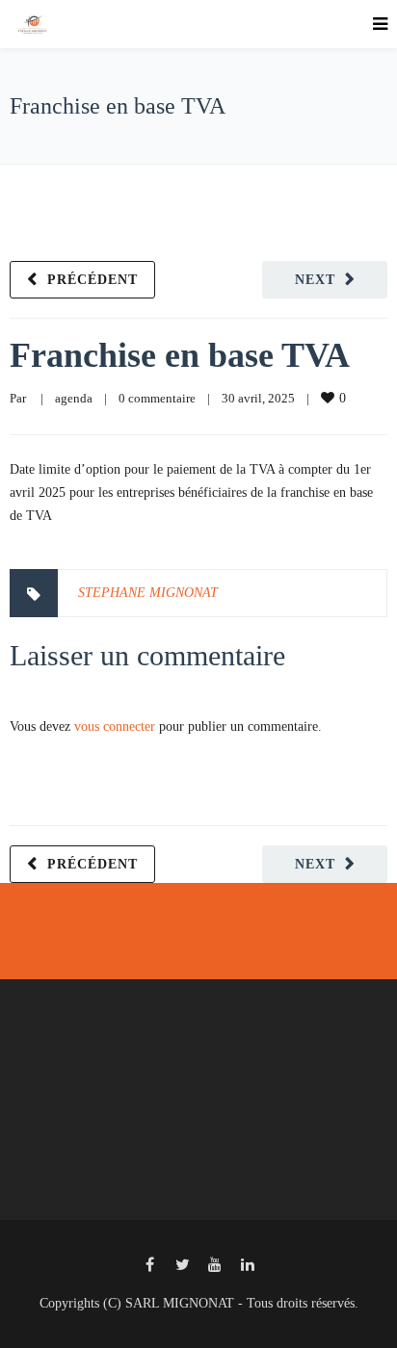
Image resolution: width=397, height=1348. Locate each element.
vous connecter (114, 726)
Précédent (92, 279)
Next (315, 279)
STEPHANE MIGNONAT (148, 592)
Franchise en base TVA (180, 355)
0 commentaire (157, 398)
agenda (74, 398)
